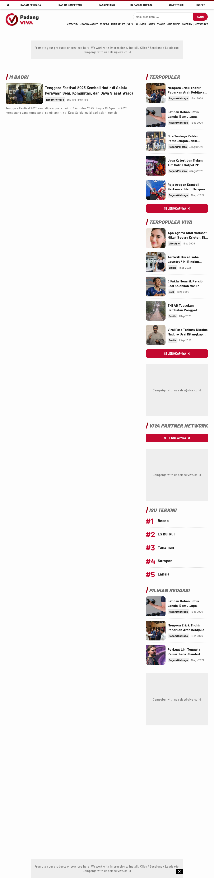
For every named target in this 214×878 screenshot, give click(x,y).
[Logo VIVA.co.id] (24, 19)
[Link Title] (24, 93)
